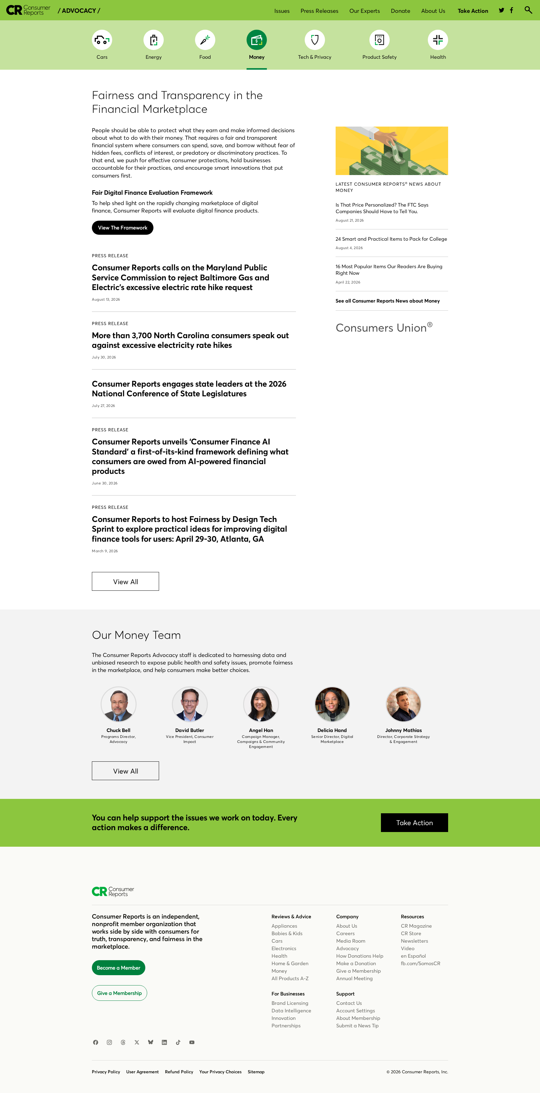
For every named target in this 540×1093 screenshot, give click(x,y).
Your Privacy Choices (220, 1072)
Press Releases (319, 10)
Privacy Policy (106, 1072)
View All (125, 581)
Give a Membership (119, 993)
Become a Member (118, 968)
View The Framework (122, 227)
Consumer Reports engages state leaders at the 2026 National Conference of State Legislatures (189, 389)
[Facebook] (95, 1042)
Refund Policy (179, 1072)
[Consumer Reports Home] (116, 892)
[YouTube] (192, 1042)
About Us (433, 10)
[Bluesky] (150, 1042)
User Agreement (142, 1072)
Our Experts (364, 10)
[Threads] (123, 1042)
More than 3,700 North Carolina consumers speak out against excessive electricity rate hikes (190, 340)
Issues (282, 10)
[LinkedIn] (164, 1042)
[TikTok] (178, 1042)
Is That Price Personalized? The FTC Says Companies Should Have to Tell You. (382, 208)
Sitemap (256, 1072)
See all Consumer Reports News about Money (388, 301)
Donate (400, 10)
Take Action (473, 10)
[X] (137, 1042)
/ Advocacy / (79, 10)
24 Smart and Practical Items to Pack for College (391, 239)
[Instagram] (109, 1042)
